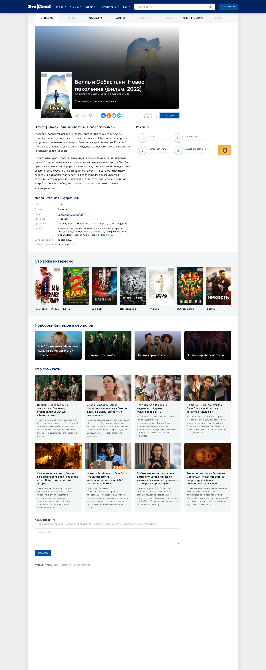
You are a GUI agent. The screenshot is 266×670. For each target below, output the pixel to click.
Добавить (150, 115)
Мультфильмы (109, 6)
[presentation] (231, 288)
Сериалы (90, 6)
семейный (78, 213)
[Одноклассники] (108, 115)
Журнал (60, 6)
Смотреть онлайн (194, 17)
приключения (65, 213)
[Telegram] (114, 115)
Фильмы (74, 6)
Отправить (43, 553)
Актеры (120, 17)
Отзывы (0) (96, 17)
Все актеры (107, 234)
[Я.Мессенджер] (119, 115)
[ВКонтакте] (103, 115)
